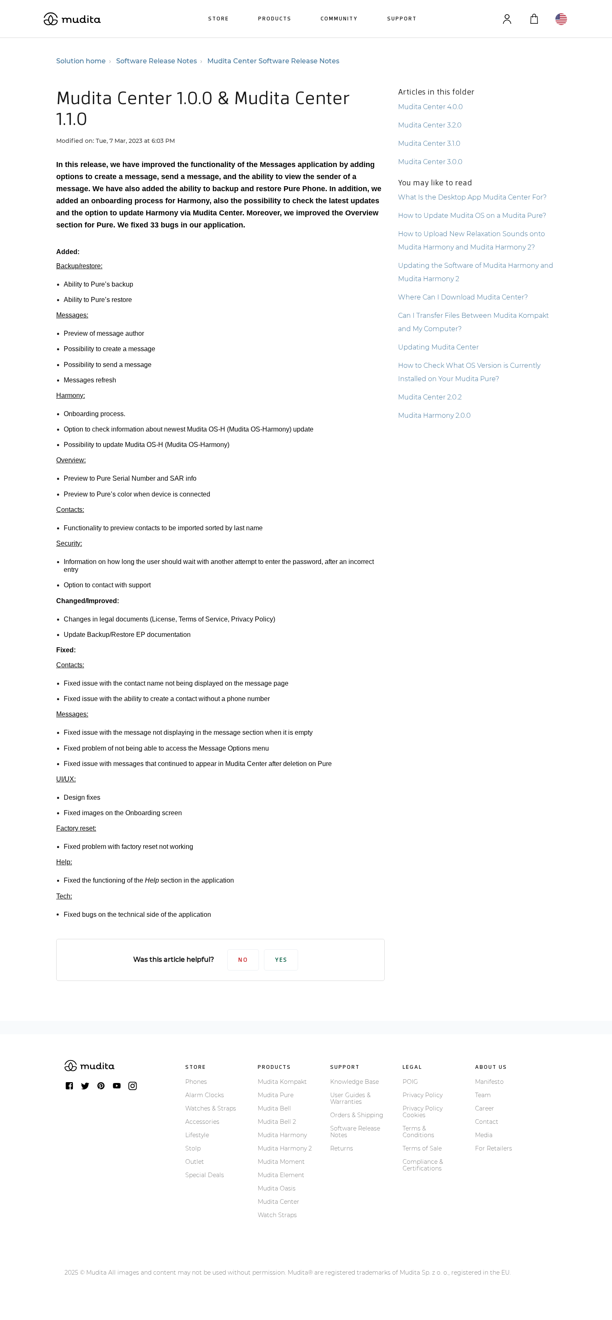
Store (218, 18)
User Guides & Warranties (350, 1098)
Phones (196, 1081)
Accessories (202, 1121)
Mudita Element (281, 1175)
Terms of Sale (422, 1148)
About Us (491, 1067)
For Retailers (493, 1148)
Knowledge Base (354, 1081)
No (243, 959)
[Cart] (534, 19)
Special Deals (204, 1175)
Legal (412, 1067)
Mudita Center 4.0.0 (430, 107)
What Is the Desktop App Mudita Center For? (472, 197)
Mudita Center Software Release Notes (273, 61)
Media (484, 1135)
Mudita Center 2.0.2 (430, 397)
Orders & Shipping (356, 1115)
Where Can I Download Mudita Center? (463, 297)
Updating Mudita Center (438, 347)
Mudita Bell (274, 1108)
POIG (410, 1081)
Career (484, 1108)
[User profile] (507, 19)
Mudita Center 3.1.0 (429, 143)
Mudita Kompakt (282, 1081)
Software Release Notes (156, 61)
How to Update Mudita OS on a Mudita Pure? (472, 216)
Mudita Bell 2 (277, 1121)
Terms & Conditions (418, 1132)
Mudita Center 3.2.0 (430, 125)
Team (483, 1095)
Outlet (194, 1161)
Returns (341, 1148)
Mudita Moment (281, 1161)
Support (402, 18)
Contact (486, 1121)
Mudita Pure (276, 1095)
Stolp (193, 1148)
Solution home (81, 61)
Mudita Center (278, 1201)
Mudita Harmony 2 (285, 1148)
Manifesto (489, 1081)
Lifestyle (197, 1135)
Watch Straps (277, 1215)
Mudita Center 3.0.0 (430, 162)
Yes (281, 959)
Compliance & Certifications (423, 1165)
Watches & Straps (210, 1108)
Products (274, 18)
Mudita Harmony (282, 1135)
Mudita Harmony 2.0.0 (434, 415)
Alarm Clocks (204, 1095)
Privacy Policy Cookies (423, 1112)
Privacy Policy (423, 1095)
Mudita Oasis (277, 1188)
